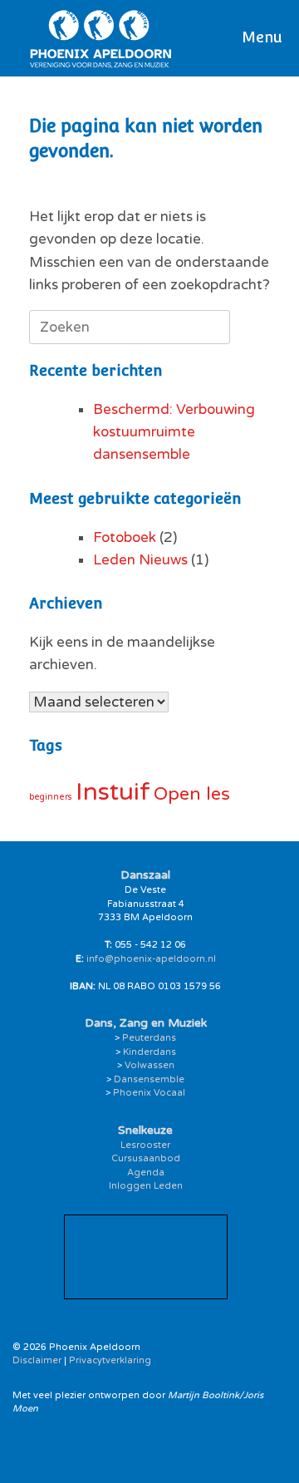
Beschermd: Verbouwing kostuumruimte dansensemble (174, 432)
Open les (192, 794)
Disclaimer (36, 1360)
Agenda (145, 1172)
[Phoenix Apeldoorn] (101, 38)
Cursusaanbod (145, 1158)
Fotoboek (124, 537)
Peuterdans (149, 1037)
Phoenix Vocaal (149, 1092)
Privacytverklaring (110, 1360)
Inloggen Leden (146, 1185)
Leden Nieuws (140, 560)
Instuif (113, 791)
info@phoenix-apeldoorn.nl (151, 958)
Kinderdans (149, 1052)
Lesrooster (145, 1145)
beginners (50, 796)
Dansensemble (149, 1079)
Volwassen (149, 1065)
